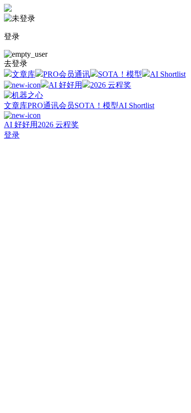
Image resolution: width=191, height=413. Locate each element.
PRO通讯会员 (50, 105)
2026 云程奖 (110, 85)
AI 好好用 (65, 85)
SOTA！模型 (120, 74)
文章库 (23, 74)
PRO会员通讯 (66, 74)
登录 (12, 135)
